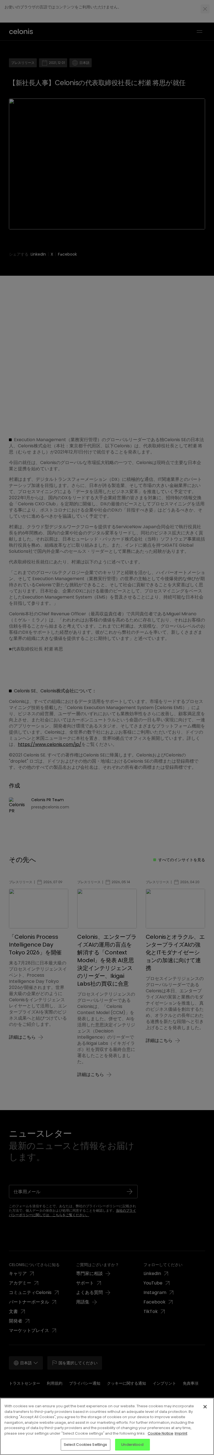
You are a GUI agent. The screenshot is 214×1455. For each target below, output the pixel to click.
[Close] (205, 1407)
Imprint (181, 1433)
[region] (107, 1426)
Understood (132, 1444)
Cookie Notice (160, 1433)
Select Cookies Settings (85, 1444)
